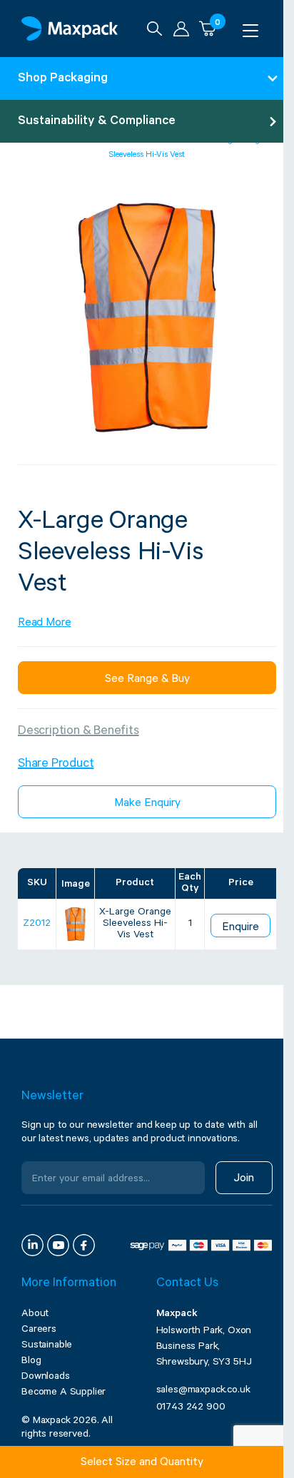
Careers (38, 1330)
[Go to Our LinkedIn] (32, 1245)
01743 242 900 (190, 1408)
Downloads (45, 1377)
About (35, 1314)
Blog (31, 1361)
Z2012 (37, 924)
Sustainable (46, 1346)
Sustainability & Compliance (97, 122)
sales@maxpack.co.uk (203, 1391)
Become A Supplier (63, 1393)
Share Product (55, 765)
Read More (44, 623)
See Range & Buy (147, 679)
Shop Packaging (63, 79)
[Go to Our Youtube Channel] (58, 1245)
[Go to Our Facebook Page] (84, 1245)
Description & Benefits (78, 732)
